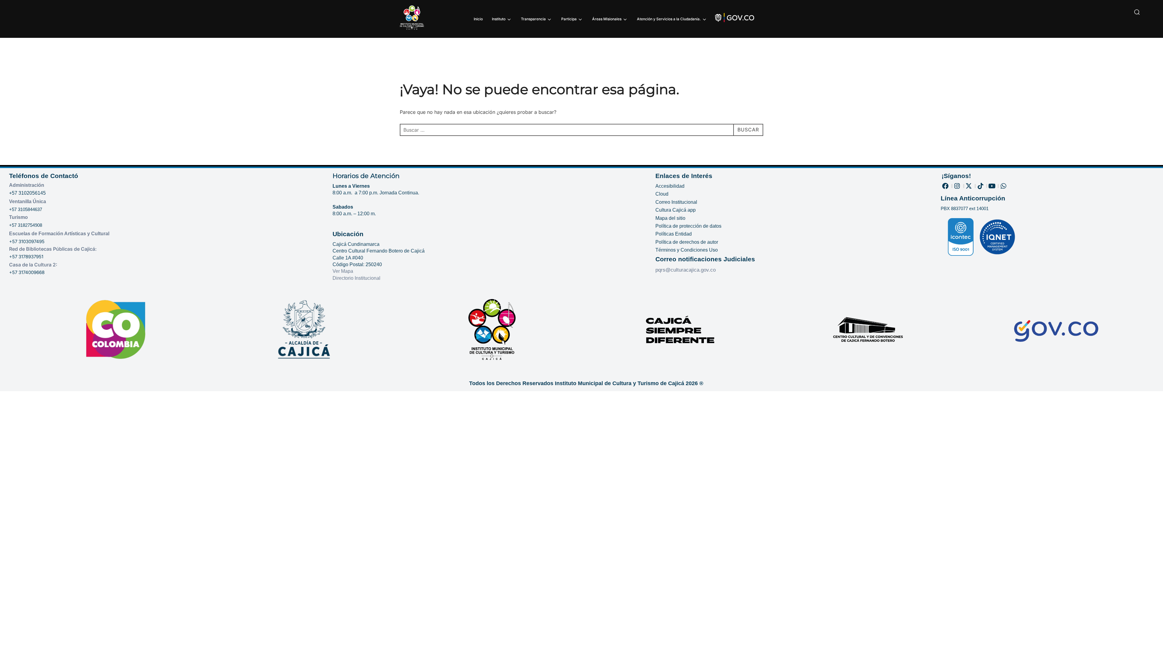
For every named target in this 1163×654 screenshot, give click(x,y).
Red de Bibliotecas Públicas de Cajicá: (53, 249)
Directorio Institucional (357, 278)
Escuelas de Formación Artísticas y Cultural (59, 233)
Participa (569, 19)
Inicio (478, 19)
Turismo (18, 217)
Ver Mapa (343, 271)
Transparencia (533, 19)
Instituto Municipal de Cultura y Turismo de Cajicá (619, 383)
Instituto (498, 19)
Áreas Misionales (606, 19)
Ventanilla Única (27, 201)
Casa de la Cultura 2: (33, 265)
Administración (26, 185)
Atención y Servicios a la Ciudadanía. (669, 19)
